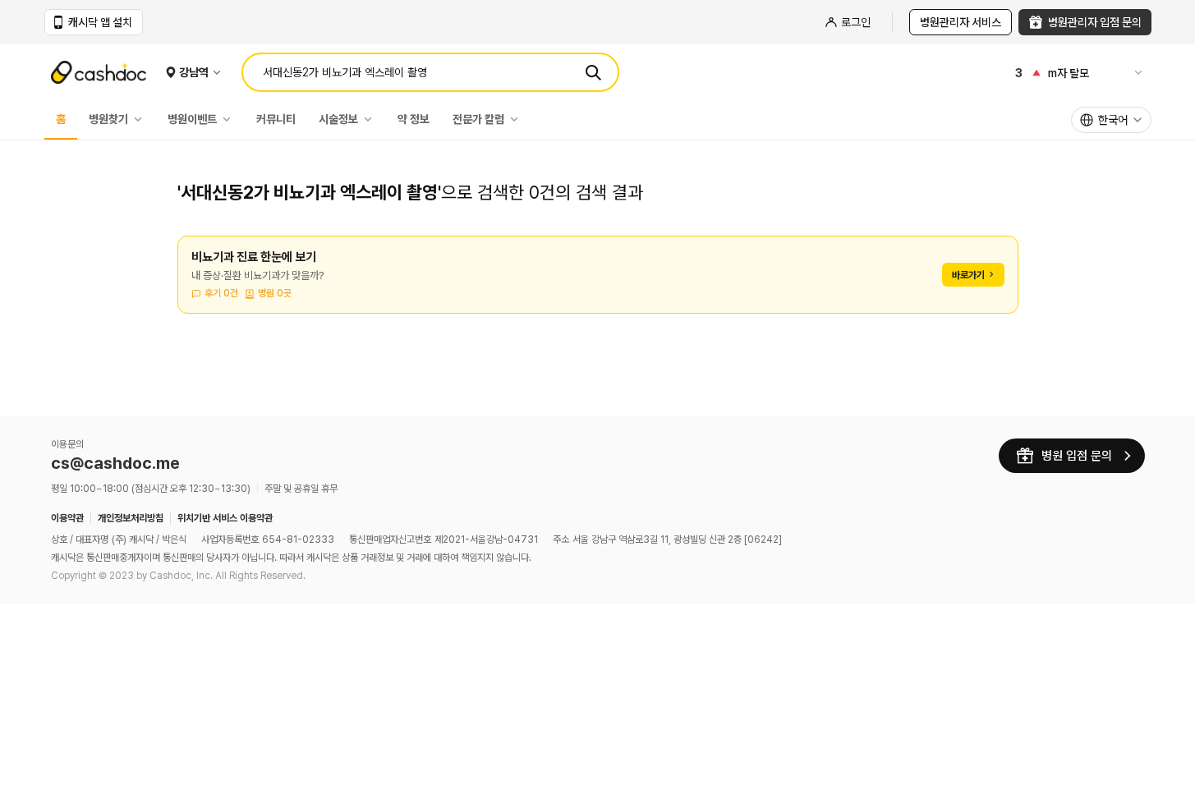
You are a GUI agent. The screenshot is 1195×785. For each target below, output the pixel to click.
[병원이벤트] (231, 119)
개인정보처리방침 (130, 518)
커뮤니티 (276, 119)
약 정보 (414, 119)
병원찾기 (108, 119)
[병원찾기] (142, 119)
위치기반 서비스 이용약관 (225, 518)
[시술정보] (372, 119)
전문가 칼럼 (478, 119)
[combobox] (1111, 120)
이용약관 (67, 518)
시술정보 (338, 119)
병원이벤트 (192, 119)
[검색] (593, 72)
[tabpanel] (597, 284)
